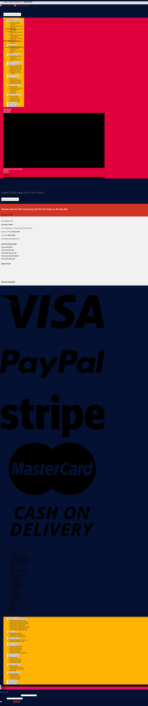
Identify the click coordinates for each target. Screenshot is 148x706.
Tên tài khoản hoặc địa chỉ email (10, 695)
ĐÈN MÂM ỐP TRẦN (16, 88)
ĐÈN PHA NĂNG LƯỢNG (17, 115)
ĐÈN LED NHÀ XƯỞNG (15, 63)
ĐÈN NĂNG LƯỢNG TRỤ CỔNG (16, 36)
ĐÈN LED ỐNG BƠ (15, 67)
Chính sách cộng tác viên (9, 253)
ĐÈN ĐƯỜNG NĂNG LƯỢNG (19, 116)
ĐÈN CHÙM (13, 86)
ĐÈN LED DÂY (12, 103)
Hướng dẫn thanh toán (8, 258)
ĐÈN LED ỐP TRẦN (16, 69)
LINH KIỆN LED (12, 106)
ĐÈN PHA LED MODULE (14, 48)
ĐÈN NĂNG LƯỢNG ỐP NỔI (18, 124)
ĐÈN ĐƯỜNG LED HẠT (17, 135)
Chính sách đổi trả (6, 247)
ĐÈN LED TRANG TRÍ (14, 85)
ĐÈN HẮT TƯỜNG (15, 81)
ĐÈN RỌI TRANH (15, 83)
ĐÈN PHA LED (12, 45)
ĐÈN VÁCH (13, 78)
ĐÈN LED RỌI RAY (13, 75)
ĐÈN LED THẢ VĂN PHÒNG (18, 145)
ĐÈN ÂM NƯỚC (15, 98)
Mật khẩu (3, 698)
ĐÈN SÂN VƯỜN (15, 99)
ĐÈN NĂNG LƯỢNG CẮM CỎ (19, 122)
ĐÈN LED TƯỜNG (13, 77)
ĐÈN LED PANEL (15, 70)
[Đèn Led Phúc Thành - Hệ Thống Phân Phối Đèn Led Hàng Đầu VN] (14, 5)
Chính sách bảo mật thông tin (10, 256)
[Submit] (4, 17)
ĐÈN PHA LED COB (16, 46)
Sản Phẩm (6, 112)
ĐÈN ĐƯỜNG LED (13, 54)
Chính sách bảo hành (7, 250)
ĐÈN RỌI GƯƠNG (15, 80)
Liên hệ (6, 170)
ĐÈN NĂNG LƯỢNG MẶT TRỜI (16, 113)
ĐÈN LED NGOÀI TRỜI (15, 95)
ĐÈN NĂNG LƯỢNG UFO (17, 119)
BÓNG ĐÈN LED (13, 104)
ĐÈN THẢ (13, 93)
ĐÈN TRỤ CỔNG (15, 101)
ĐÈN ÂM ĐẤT (14, 96)
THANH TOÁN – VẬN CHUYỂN (12, 169)
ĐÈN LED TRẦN (13, 64)
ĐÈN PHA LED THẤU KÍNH (18, 130)
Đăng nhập (16, 701)
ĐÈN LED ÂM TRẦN (16, 66)
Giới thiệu (7, 110)
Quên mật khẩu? (5, 704)
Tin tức (6, 172)
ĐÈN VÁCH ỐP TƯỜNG (14, 90)
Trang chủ (7, 109)
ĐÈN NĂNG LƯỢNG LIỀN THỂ (19, 118)
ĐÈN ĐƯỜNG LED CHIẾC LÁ (15, 56)
